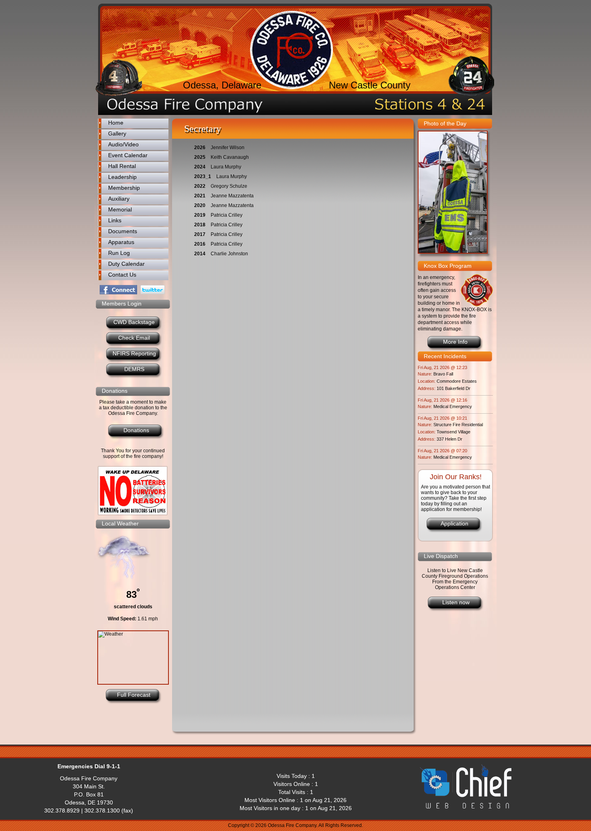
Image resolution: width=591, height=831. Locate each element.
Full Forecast (133, 694)
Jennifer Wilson (227, 147)
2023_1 (202, 176)
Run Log (119, 253)
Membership (124, 188)
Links (114, 220)
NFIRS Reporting (134, 353)
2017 (199, 234)
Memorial (120, 209)
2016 (199, 244)
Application (454, 523)
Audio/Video (123, 144)
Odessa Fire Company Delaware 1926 (291, 50)
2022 (199, 186)
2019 (199, 215)
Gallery (117, 133)
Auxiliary (118, 198)
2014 (199, 253)
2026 (199, 147)
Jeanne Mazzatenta (232, 196)
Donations (136, 430)
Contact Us (122, 274)
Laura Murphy (226, 167)
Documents (122, 231)
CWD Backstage (134, 322)
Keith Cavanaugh (230, 157)
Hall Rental (122, 166)
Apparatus (121, 242)
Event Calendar (128, 155)
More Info (455, 342)
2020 (199, 205)
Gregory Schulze (229, 186)
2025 (199, 157)
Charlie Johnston (229, 253)
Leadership (122, 177)
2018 (199, 225)
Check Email (134, 337)
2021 (199, 196)
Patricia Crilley (226, 215)
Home (115, 122)
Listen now (456, 602)
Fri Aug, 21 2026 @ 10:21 (442, 418)
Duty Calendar (126, 264)
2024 (199, 167)
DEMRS (134, 369)
